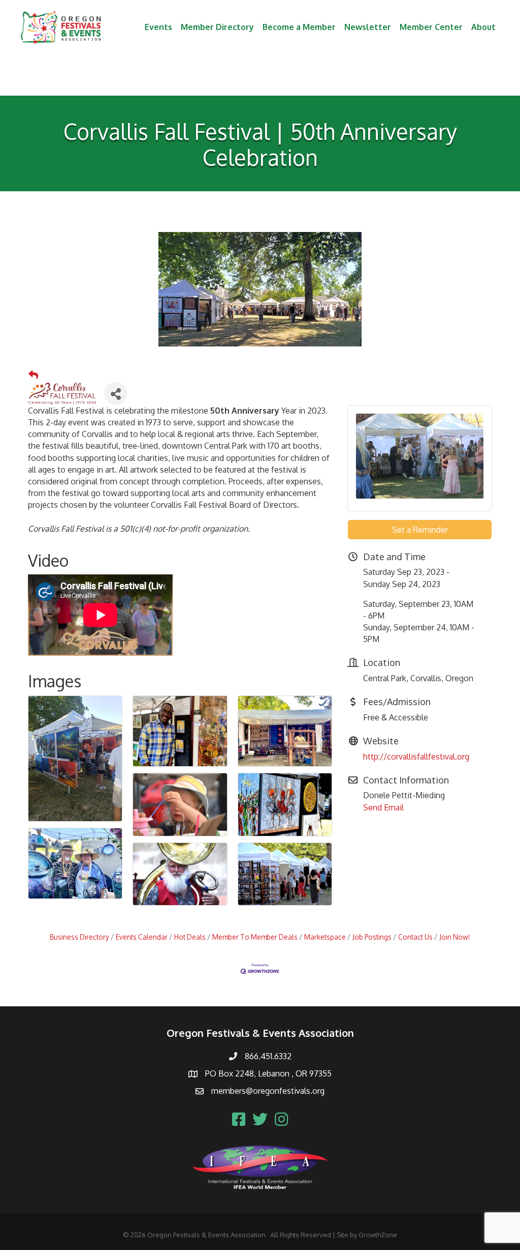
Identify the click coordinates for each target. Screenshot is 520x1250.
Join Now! (454, 937)
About (483, 27)
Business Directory (79, 937)
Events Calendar (142, 937)
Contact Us (415, 937)
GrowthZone (378, 1235)
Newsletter (367, 27)
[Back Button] (33, 375)
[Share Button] (115, 393)
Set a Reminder (420, 530)
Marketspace (325, 937)
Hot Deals (190, 937)
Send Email (383, 807)
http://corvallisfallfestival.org (416, 756)
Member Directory (217, 27)
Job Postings (372, 937)
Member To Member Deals (255, 937)
